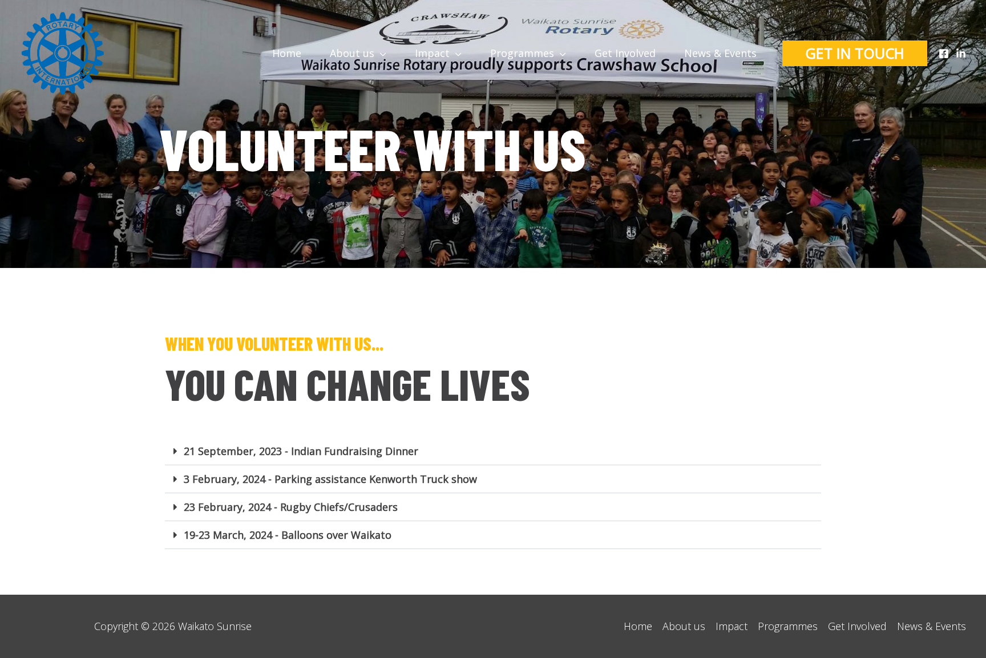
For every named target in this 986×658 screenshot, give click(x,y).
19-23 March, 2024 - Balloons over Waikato (287, 535)
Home (638, 626)
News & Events (931, 626)
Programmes (788, 626)
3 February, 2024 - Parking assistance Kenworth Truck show (330, 479)
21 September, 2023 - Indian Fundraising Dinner (301, 451)
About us (683, 626)
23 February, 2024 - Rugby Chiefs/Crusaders (291, 507)
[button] (493, 451)
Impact (731, 626)
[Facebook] (944, 53)
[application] (380, 53)
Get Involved (857, 626)
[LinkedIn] (961, 53)
